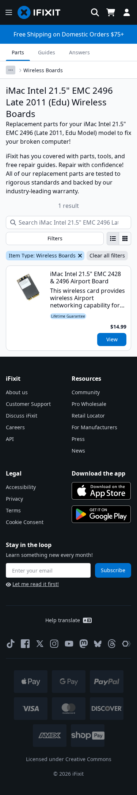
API (10, 438)
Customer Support (28, 403)
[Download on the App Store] (101, 491)
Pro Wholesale (89, 403)
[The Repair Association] (126, 643)
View (112, 339)
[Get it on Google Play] (101, 514)
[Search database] (95, 12)
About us (17, 392)
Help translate (62, 620)
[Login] (127, 12)
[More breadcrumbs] (10, 70)
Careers (15, 427)
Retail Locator (88, 415)
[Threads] (111, 643)
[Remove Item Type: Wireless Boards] (79, 256)
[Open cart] (110, 12)
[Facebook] (25, 643)
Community (86, 392)
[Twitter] (39, 643)
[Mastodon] (83, 643)
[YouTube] (69, 643)
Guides (46, 52)
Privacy (14, 498)
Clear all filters (107, 255)
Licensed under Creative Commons (68, 759)
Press (78, 438)
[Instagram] (54, 643)
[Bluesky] (98, 644)
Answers (79, 52)
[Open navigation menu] (8, 12)
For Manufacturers (94, 427)
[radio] (113, 238)
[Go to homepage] (42, 12)
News (78, 450)
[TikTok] (10, 643)
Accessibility (21, 487)
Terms (13, 510)
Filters (54, 238)
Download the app (98, 473)
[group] (119, 238)
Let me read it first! (35, 584)
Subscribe (113, 570)
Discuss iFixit (21, 415)
